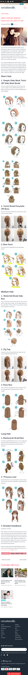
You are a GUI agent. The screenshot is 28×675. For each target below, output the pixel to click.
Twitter (15, 549)
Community (17, 626)
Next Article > (23, 559)
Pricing (2, 624)
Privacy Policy (18, 637)
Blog (16, 632)
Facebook (3, 549)
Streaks (16, 633)
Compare (3, 637)
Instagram (8, 549)
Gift (2, 635)
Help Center (17, 635)
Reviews (3, 633)
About (2, 630)
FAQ (16, 628)
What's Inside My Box (6, 626)
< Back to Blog (4, 13)
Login (24, 1)
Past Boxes (3, 628)
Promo (2, 632)
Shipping (17, 624)
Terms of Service (18, 639)
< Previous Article (5, 559)
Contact (16, 630)
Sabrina (15, 24)
